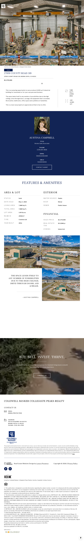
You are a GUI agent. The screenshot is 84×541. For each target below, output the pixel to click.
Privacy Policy (73, 463)
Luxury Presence (42, 463)
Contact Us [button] (42, 375)
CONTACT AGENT (42, 167)
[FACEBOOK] (5, 468)
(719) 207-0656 (42, 149)
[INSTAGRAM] (10, 468)
